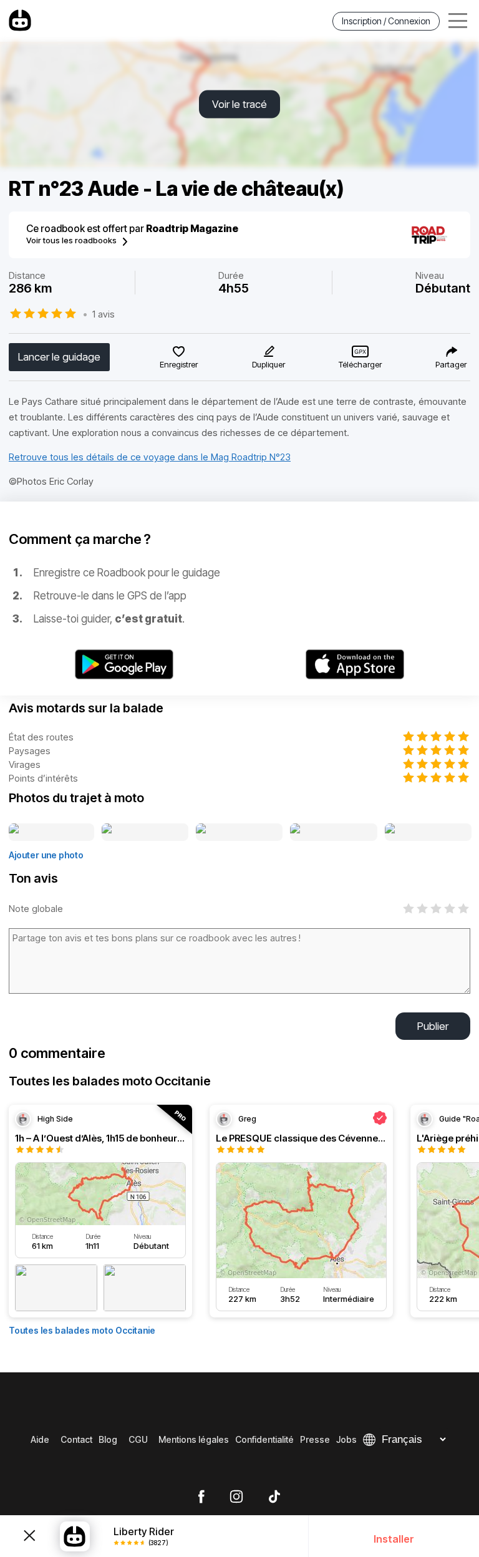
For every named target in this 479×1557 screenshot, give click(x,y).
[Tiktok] (274, 1497)
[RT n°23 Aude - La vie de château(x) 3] (239, 832)
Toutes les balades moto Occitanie (82, 1330)
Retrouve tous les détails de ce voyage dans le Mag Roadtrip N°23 (150, 457)
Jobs (346, 1439)
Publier (432, 1026)
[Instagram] (236, 1497)
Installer (394, 1539)
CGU (138, 1439)
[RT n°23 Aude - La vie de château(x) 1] (51, 832)
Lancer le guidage (59, 357)
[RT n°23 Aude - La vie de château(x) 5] (428, 832)
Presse (315, 1439)
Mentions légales (193, 1439)
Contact (76, 1439)
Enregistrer (179, 364)
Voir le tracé (239, 104)
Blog (108, 1439)
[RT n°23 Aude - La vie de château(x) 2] (145, 832)
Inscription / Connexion (386, 21)
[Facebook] (201, 1497)
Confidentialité (264, 1439)
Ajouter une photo (46, 855)
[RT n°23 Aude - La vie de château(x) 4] (333, 832)
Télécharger (360, 364)
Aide (40, 1439)
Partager (451, 364)
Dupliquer (268, 364)
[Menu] (457, 21)
